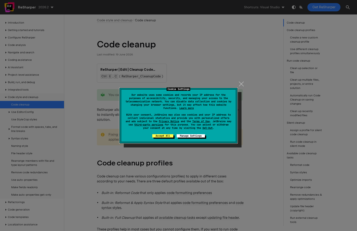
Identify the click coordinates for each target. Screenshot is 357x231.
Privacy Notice (169, 121)
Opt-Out (207, 128)
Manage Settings (191, 136)
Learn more (186, 108)
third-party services (148, 124)
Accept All (163, 136)
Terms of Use (201, 121)
